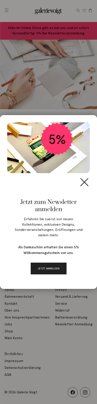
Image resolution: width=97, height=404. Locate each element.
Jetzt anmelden (49, 268)
